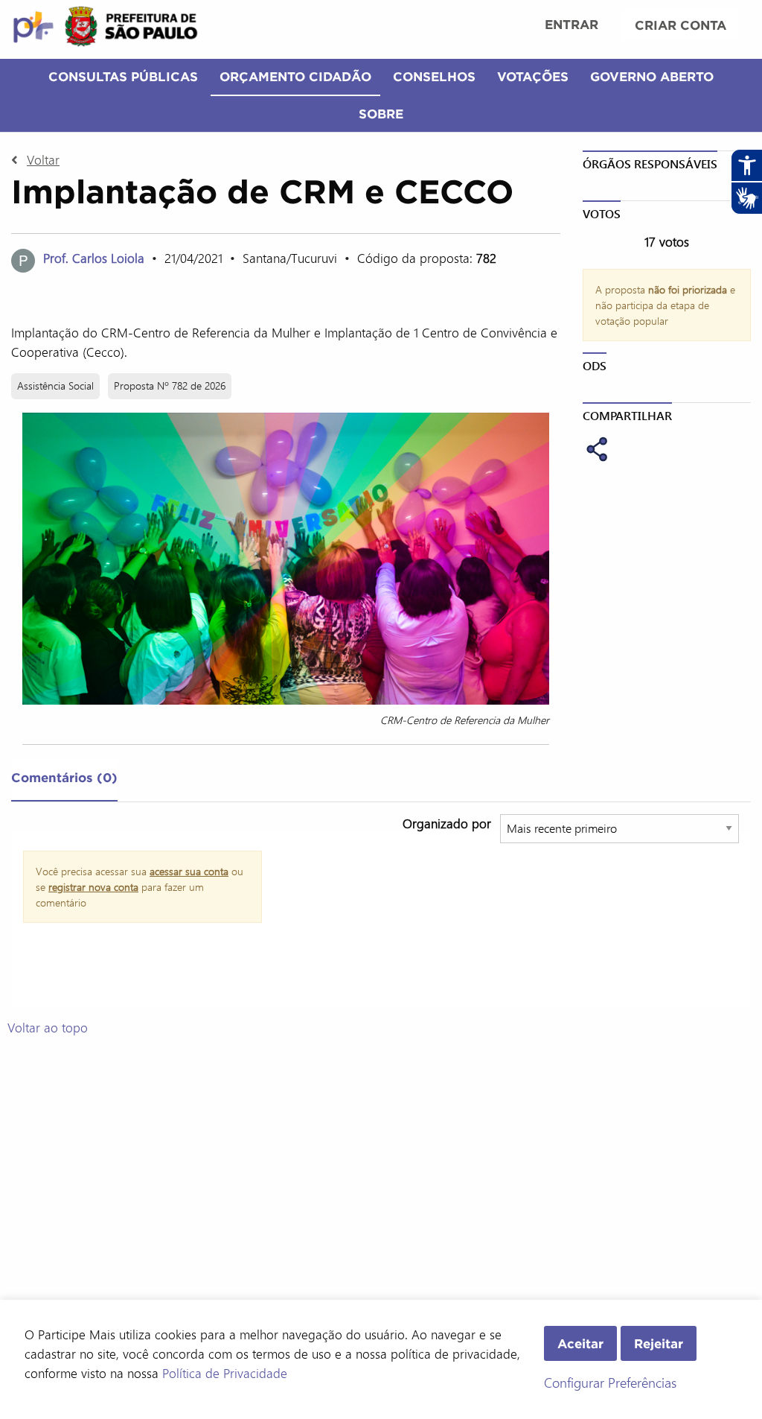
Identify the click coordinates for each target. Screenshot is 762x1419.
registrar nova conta (93, 887)
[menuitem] (571, 26)
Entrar (571, 24)
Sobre (381, 114)
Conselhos (434, 76)
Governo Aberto (652, 76)
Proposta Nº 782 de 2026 (169, 385)
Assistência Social (55, 385)
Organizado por (447, 823)
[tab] (64, 780)
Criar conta (680, 25)
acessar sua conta (189, 871)
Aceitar (580, 1343)
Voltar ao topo (47, 1027)
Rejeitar (658, 1343)
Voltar (43, 159)
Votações (533, 76)
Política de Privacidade (224, 1373)
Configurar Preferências (610, 1382)
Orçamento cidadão (295, 76)
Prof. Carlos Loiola (93, 258)
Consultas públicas (123, 76)
